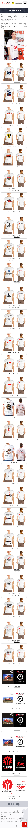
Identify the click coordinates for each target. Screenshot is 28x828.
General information (6, 811)
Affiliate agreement (21, 820)
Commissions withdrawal (7, 821)
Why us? (15, 811)
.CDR (18, 82)
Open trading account (14, 812)
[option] (14, 45)
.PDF (15, 82)
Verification (12, 820)
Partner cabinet (12, 818)
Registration (4, 818)
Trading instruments (12, 814)
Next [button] (25, 45)
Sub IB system (4, 820)
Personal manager (19, 821)
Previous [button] (2, 45)
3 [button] (15, 61)
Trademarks (6, 826)
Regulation (20, 811)
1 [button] (12, 61)
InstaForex (5, 825)
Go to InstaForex (8, 6)
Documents (4, 812)
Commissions (20, 818)
